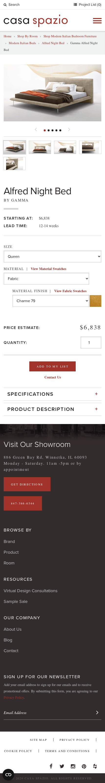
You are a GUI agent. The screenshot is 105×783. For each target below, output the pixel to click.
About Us (12, 629)
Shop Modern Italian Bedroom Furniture (70, 36)
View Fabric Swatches (70, 290)
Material (35, 268)
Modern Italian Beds (22, 43)
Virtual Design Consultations (30, 590)
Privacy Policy (14, 697)
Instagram (73, 765)
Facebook (51, 765)
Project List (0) (89, 4)
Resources (18, 579)
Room (9, 563)
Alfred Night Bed (53, 43)
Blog (8, 640)
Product (11, 552)
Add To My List (53, 366)
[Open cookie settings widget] (8, 775)
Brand (9, 541)
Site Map (38, 740)
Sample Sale (16, 601)
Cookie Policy (18, 751)
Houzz (95, 765)
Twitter (62, 765)
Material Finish (49, 290)
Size (8, 246)
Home (7, 36)
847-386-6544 (23, 503)
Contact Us (52, 377)
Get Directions (27, 484)
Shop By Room (27, 36)
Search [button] (14, 4)
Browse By (18, 530)
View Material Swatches (48, 268)
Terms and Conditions (67, 751)
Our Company (22, 617)
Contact (11, 650)
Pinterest (84, 765)
